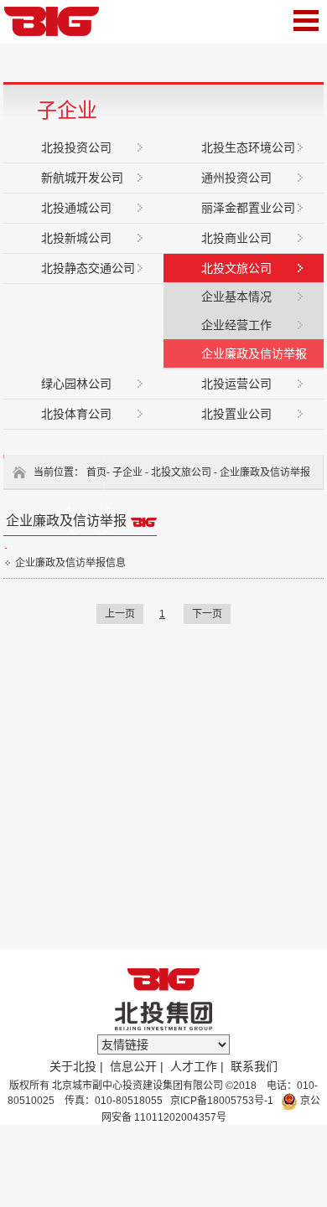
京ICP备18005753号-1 (220, 1100)
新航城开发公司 (82, 177)
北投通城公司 (76, 207)
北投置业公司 (236, 413)
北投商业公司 (236, 238)
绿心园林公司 (76, 383)
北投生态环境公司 (248, 147)
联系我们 (254, 1066)
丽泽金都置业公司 (248, 207)
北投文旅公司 (236, 268)
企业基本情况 (236, 296)
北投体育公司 (76, 413)
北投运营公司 (236, 383)
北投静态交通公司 (88, 268)
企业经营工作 (236, 325)
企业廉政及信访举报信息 (70, 563)
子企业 (127, 472)
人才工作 (193, 1066)
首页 (96, 472)
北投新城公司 (76, 238)
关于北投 (72, 1066)
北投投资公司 (76, 147)
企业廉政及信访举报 (254, 353)
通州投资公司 (236, 177)
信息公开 (133, 1066)
